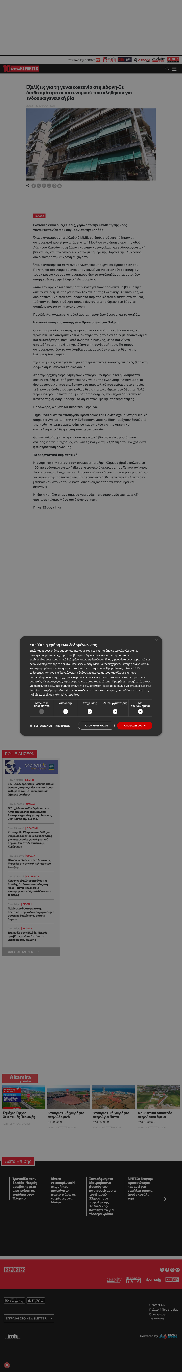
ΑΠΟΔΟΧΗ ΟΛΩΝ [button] (135, 725)
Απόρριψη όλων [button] (96, 725)
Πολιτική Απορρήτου (66, 694)
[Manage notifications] (7, 1365)
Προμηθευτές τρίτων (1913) (123, 668)
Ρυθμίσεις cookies (41, 694)
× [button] (156, 640)
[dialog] (91, 686)
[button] (50, 726)
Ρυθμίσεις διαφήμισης (43, 690)
